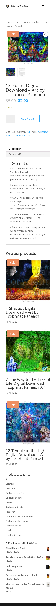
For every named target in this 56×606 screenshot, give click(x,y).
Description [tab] (15, 148)
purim (8, 135)
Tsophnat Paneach (21, 135)
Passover (10, 511)
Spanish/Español (14, 525)
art (37, 131)
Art (14, 22)
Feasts (9, 502)
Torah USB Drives (14, 535)
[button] (45, 34)
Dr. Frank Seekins (14, 497)
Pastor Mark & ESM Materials (20, 516)
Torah (8, 530)
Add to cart (28, 118)
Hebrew (44, 131)
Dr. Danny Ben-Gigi (15, 493)
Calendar (10, 483)
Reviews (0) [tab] (15, 154)
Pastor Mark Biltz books (17, 521)
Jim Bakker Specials (15, 507)
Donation (10, 488)
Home (8, 22)
